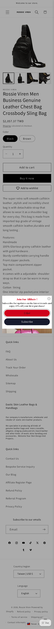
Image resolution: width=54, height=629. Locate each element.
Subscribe (27, 321)
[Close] (49, 298)
